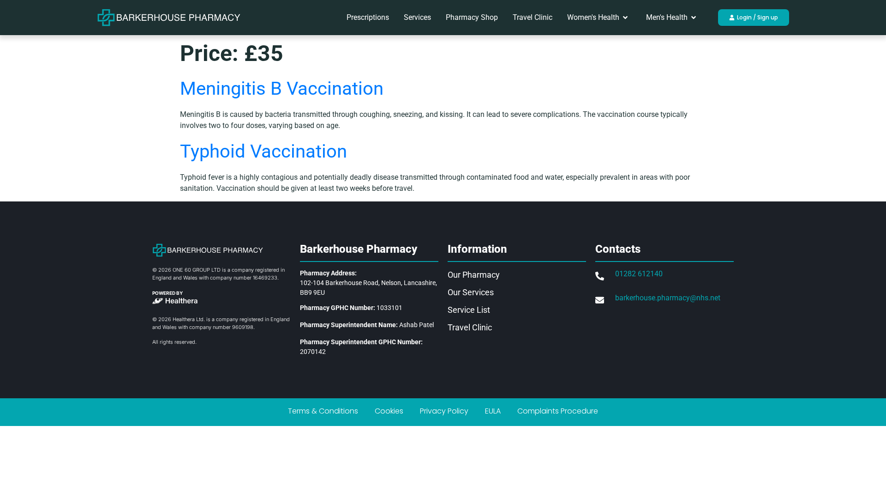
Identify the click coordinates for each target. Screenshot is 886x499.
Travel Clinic (470, 327)
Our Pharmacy (474, 275)
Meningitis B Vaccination (281, 88)
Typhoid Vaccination (263, 151)
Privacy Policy (444, 411)
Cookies (389, 411)
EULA (493, 411)
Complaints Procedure (557, 411)
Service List (469, 310)
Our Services (471, 292)
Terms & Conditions (323, 411)
